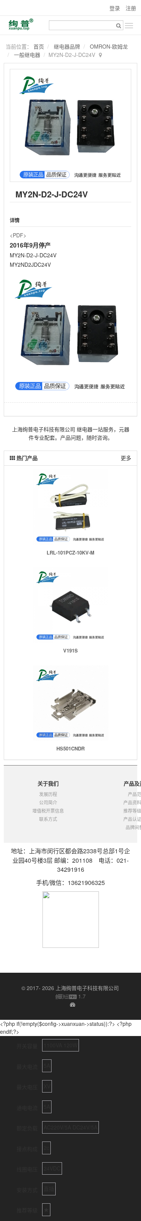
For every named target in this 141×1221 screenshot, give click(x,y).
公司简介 (48, 802)
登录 (114, 8)
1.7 (71, 996)
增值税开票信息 (48, 810)
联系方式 (48, 819)
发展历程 (48, 794)
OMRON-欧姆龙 (109, 46)
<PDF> (18, 235)
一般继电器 (27, 54)
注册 (131, 8)
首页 (38, 46)
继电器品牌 (67, 46)
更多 (126, 458)
